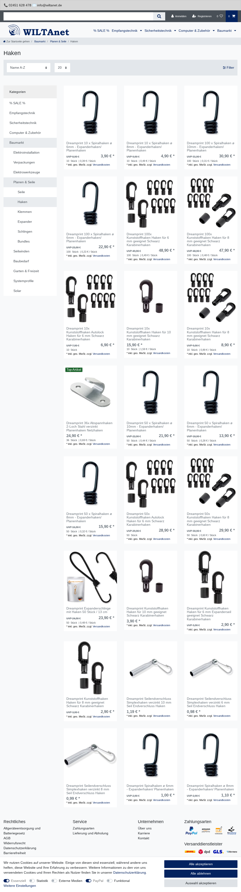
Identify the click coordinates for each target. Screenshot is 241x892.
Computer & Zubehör (195, 30)
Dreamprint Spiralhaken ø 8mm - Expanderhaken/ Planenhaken (210, 787)
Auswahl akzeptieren (200, 883)
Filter (230, 67)
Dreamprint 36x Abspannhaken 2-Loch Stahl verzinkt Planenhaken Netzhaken (89, 426)
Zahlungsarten (83, 828)
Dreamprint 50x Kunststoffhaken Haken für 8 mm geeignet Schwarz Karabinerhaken (208, 519)
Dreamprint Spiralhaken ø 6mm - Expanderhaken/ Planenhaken (150, 787)
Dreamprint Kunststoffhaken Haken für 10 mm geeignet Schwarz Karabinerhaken (147, 612)
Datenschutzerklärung (20, 848)
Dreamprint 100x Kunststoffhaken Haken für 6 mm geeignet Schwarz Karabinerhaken (148, 239)
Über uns (145, 828)
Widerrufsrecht (14, 843)
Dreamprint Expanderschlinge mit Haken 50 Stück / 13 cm (88, 610)
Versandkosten (101, 164)
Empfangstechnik (125, 30)
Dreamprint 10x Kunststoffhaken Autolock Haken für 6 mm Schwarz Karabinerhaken (85, 334)
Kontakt (143, 838)
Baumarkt (225, 30)
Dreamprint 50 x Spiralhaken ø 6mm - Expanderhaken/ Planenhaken (210, 426)
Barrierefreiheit (15, 853)
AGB (7, 838)
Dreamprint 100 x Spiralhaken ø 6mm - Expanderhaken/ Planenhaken (90, 237)
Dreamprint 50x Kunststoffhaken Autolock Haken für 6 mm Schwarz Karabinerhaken (145, 519)
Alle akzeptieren (201, 864)
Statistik (42, 881)
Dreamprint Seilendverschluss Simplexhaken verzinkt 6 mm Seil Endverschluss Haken (209, 702)
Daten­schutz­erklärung (129, 872)
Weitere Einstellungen (20, 886)
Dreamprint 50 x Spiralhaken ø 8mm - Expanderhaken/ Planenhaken (89, 517)
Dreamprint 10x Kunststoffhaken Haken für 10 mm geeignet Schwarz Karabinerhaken (149, 334)
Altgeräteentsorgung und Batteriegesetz (22, 830)
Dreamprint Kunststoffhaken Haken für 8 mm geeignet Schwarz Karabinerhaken (87, 702)
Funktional (122, 881)
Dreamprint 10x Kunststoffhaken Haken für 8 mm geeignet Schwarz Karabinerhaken (208, 334)
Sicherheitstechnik (159, 30)
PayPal (98, 881)
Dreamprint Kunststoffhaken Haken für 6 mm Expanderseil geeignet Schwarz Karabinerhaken (209, 614)
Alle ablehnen (201, 873)
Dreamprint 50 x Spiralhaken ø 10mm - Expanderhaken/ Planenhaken (149, 426)
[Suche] (159, 16)
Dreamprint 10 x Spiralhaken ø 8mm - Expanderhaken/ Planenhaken (149, 146)
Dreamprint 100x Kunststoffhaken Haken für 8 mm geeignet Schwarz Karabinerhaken (208, 239)
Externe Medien (70, 881)
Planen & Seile (57, 41)
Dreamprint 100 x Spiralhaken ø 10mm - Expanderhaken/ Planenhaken (210, 146)
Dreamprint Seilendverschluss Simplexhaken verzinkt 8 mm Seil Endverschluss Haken (88, 789)
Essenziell (18, 881)
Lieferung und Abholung (90, 833)
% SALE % (101, 30)
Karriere (144, 833)
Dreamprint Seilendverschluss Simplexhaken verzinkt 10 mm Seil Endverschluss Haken (149, 702)
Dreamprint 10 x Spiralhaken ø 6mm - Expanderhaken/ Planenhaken (89, 146)
